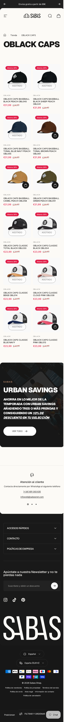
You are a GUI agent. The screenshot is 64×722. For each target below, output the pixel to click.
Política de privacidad (31, 688)
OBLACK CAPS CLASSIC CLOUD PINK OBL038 (45, 294)
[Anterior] (5, 4)
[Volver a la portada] (4, 35)
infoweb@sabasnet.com (32, 497)
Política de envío (15, 692)
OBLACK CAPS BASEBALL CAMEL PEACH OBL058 (16, 199)
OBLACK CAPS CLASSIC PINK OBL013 (45, 341)
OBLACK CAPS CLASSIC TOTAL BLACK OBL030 (15, 246)
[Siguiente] (59, 4)
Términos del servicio (49, 688)
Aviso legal (27, 692)
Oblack (7, 95)
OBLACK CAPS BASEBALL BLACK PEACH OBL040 (16, 100)
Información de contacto (43, 692)
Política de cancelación (30, 696)
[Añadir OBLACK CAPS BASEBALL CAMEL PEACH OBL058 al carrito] (25, 185)
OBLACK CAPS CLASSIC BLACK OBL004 (45, 246)
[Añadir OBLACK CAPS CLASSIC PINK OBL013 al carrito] (55, 326)
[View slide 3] (36, 504)
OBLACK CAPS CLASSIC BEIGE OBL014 (15, 294)
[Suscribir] (51, 587)
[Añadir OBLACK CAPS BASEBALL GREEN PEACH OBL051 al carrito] (55, 185)
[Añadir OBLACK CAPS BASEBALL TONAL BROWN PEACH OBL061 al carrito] (55, 135)
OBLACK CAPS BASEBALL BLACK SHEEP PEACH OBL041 (46, 101)
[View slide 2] (32, 504)
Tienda (13, 35)
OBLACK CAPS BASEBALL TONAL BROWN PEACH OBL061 (46, 151)
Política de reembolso (12, 688)
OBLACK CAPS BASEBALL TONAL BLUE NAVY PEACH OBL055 (16, 151)
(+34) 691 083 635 (32, 491)
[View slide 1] (28, 504)
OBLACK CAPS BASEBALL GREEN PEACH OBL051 (46, 199)
